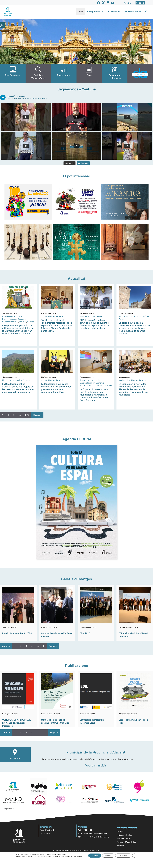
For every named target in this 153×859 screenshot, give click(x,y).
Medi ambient (8, 380)
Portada (30, 322)
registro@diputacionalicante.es (95, 833)
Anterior (6, 646)
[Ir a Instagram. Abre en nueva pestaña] (108, 3)
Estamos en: (46, 827)
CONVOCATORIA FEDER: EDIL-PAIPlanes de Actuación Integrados (17, 723)
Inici (81, 11)
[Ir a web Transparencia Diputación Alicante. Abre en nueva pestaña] (38, 73)
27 (44, 732)
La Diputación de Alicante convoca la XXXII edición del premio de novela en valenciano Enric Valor (56, 388)
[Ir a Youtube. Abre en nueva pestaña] (113, 3)
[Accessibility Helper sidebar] (2, 25)
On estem (15, 758)
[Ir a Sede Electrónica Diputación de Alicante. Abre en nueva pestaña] (13, 73)
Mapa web (120, 845)
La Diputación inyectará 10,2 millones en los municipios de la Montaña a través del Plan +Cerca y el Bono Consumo (18, 329)
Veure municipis (96, 765)
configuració (78, 856)
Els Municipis (114, 11)
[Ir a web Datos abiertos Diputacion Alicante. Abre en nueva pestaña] (140, 73)
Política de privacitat (124, 835)
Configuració (123, 855)
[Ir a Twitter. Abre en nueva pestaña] (103, 3)
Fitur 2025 (85, 633)
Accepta (95, 855)
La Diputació (93, 11)
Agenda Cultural (76, 439)
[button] (146, 11)
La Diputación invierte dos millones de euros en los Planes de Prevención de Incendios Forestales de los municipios (133, 389)
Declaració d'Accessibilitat (126, 842)
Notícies (22, 322)
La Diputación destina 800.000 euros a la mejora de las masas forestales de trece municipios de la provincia (18, 388)
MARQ (138, 316)
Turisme (99, 316)
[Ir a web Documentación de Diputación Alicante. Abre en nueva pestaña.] (63, 73)
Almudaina (123, 316)
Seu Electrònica (133, 11)
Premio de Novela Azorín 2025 (17, 633)
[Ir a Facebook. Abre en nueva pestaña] (99, 3)
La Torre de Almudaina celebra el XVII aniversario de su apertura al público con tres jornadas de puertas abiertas (134, 328)
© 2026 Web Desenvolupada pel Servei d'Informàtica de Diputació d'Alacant (76, 850)
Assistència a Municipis (12, 316)
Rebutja (108, 855)
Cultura (44, 316)
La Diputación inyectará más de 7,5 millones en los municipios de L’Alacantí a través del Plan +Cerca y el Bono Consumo (95, 394)
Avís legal (120, 831)
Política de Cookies (123, 838)
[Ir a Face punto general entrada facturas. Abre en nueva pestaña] (89, 73)
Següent (37, 415)
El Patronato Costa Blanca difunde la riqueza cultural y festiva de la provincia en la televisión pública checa (94, 324)
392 (27, 415)
